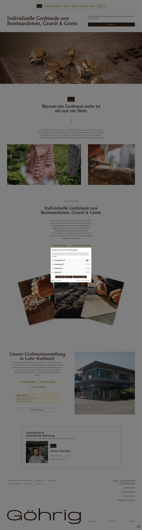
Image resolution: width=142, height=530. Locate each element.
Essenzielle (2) (59, 260)
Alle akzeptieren (60, 276)
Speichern (69, 276)
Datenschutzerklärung (86, 280)
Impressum (79, 280)
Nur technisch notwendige (79, 276)
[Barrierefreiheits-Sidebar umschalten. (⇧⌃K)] (138, 526)
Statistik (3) (58, 268)
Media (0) (57, 272)
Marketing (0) (59, 264)
